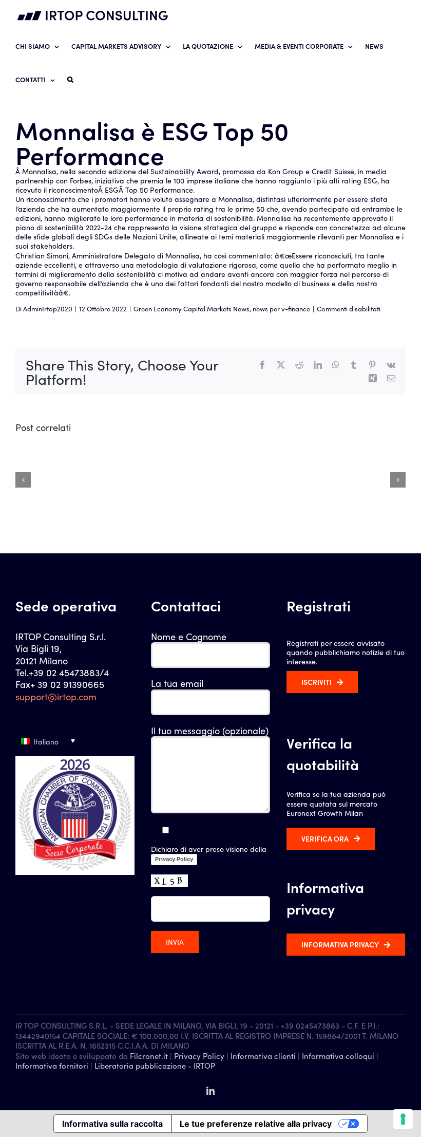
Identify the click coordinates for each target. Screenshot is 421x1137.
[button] (70, 79)
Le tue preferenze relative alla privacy (256, 1124)
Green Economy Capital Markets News (191, 308)
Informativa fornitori (51, 1065)
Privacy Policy (174, 859)
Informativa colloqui (338, 1055)
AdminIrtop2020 (47, 308)
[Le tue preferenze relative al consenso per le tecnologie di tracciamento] (403, 1119)
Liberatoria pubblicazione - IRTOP (154, 1065)
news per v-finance (281, 308)
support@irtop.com (56, 696)
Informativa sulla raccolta (112, 1124)
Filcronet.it (149, 1055)
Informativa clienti (263, 1055)
